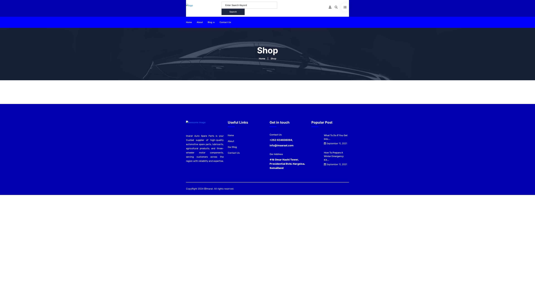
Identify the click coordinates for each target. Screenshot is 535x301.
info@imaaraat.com (281, 145)
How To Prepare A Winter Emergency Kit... (334, 156)
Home (189, 22)
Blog (210, 22)
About (200, 22)
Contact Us (225, 22)
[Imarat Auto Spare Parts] (189, 8)
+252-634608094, (281, 140)
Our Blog (232, 147)
